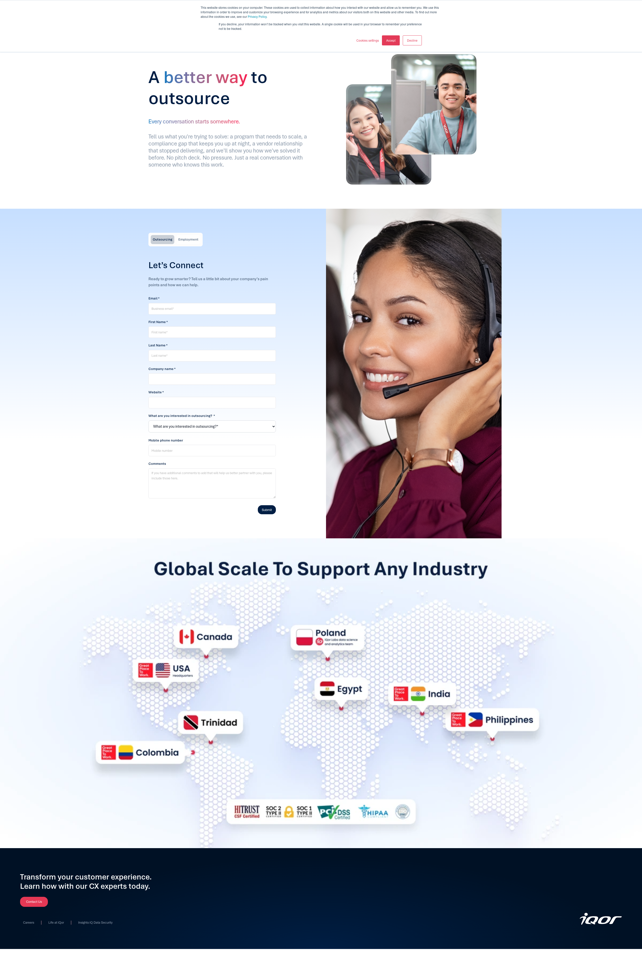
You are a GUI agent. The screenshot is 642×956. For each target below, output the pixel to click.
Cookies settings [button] (367, 40)
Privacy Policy (257, 16)
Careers (28, 923)
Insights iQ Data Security (95, 923)
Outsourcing (162, 239)
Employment (188, 239)
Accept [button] (390, 40)
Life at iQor (56, 923)
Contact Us (34, 902)
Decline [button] (412, 40)
